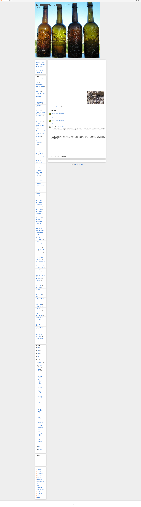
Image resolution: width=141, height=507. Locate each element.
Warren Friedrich (40, 487)
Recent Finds (40, 422)
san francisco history (39, 291)
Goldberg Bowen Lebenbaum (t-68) (39, 173)
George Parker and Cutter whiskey (40, 373)
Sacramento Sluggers (40, 420)
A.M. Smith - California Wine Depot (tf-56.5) (40, 80)
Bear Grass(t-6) (39, 84)
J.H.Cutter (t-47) (39, 217)
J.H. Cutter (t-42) (39, 202)
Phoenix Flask (38, 271)
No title (39, 429)
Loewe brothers (39, 247)
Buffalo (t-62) (38, 91)
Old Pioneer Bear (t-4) (40, 265)
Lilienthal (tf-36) (39, 243)
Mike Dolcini (53, 113)
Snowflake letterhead (40, 410)
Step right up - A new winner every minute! (40, 381)
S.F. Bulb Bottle (38, 285)
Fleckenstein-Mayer (39, 151)
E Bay (37, 144)
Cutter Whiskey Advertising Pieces (40, 438)
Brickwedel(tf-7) (39, 89)
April (39, 446)
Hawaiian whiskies (39, 178)
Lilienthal (37, 241)
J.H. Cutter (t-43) (39, 204)
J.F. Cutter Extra (40, 475)
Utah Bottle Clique (39, 72)
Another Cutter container (40, 415)
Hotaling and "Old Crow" (40, 397)
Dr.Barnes (39, 471)
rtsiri (38, 495)
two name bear (38, 310)
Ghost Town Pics (39, 162)
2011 (38, 356)
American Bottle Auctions (40, 64)
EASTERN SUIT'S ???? (40, 442)
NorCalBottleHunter (40, 481)
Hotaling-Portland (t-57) (40, 190)
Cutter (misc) (38, 110)
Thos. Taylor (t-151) (39, 308)
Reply (52, 117)
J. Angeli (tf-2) (38, 195)
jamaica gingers (39, 221)
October (39, 363)
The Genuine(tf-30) (39, 306)
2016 (38, 350)
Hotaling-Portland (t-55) (40, 185)
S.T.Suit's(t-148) (39, 289)
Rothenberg (38, 282)
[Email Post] (61, 106)
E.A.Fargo (38, 146)
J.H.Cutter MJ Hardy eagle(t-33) (39, 214)
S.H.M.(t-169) (38, 287)
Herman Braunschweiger (40, 180)
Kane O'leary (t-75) (39, 230)
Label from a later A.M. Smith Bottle (40, 434)
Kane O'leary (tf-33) (39, 232)
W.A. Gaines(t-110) (39, 315)
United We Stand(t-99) (40, 311)
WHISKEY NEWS (40, 418)
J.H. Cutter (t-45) (39, 207)
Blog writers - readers (40, 86)
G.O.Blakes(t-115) (39, 158)
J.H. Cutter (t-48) (39, 209)
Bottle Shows (38, 88)
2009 (38, 359)
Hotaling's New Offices (40, 388)
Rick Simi (38, 485)
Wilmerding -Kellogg (39, 332)
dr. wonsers (38, 140)
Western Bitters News (40, 62)
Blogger (76, 504)
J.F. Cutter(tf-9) (38, 198)
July (39, 369)
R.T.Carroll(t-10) (39, 278)
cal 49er (38, 491)
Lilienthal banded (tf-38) (40, 244)
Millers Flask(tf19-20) (40, 257)
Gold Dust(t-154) (39, 168)
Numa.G (38, 483)
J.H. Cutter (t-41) (39, 200)
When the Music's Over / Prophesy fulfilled (40, 400)
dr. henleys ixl (38, 136)
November (40, 362)
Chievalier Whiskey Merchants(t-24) (39, 103)
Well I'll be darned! (40, 394)
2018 (38, 347)
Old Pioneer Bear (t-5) (40, 267)
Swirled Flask (38, 302)
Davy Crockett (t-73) (39, 115)
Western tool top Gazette (40, 70)
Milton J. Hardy (38, 259)
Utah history (38, 313)
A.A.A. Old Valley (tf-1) (40, 78)
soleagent (53, 126)
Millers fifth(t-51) (39, 255)
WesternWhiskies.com (52, 5)
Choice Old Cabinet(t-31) (40, 105)
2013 (38, 353)
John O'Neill (39, 477)
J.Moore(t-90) (38, 219)
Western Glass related (40, 321)
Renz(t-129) (38, 280)
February (40, 449)
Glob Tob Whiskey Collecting (39, 167)
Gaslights (37, 160)
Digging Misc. (38, 123)
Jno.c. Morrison (39, 226)
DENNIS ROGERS (40, 469)
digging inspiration (39, 121)
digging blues (38, 119)
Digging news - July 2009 (40, 125)
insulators (38, 193)
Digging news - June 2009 (40, 130)
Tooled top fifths (40, 412)
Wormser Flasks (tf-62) (40, 338)
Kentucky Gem (39, 479)
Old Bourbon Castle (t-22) (40, 261)
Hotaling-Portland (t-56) (40, 187)
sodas (37, 296)
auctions (37, 82)
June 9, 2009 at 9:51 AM (60, 126)
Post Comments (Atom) (79, 164)
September (40, 365)
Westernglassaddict (40, 489)
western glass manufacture (38, 320)
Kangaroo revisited (40, 385)
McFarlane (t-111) (39, 252)
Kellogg (37, 234)
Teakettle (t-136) (39, 304)
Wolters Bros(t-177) (39, 334)
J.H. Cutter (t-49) (39, 211)
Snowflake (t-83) (39, 294)
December (40, 360)
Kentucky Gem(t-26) (39, 235)
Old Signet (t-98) (39, 269)
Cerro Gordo (38, 100)
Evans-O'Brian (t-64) (39, 149)
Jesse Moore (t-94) (39, 223)
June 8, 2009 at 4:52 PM (60, 120)
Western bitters (38, 317)
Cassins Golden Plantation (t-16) (39, 97)
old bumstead (39, 493)
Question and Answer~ (40, 428)
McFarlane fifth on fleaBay (40, 377)
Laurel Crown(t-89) (39, 239)
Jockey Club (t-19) (39, 228)
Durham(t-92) (38, 142)
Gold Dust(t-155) (39, 170)
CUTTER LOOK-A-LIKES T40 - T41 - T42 (40, 406)
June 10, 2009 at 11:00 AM (60, 134)
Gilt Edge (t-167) (39, 164)
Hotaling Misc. (38, 183)
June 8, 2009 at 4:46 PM (60, 113)
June (39, 370)
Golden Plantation (40, 473)
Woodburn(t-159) (39, 336)
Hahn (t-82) (38, 175)
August (39, 367)
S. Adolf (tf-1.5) (38, 283)
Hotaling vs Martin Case (40, 391)
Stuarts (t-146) (38, 301)
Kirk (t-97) (38, 237)
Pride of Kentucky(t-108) (40, 275)
